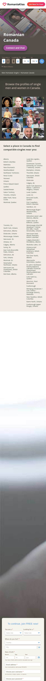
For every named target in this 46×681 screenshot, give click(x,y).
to (32, 57)
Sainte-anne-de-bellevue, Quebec (32, 222)
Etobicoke (30, 180)
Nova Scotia (7, 176)
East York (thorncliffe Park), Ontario (10, 251)
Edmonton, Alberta (10, 231)
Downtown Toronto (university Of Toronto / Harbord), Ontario (34, 165)
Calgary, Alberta (9, 245)
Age (24, 57)
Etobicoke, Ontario (10, 234)
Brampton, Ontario (33, 170)
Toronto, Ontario (9, 195)
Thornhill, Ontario (32, 173)
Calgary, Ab (30, 183)
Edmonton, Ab (8, 255)
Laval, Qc (29, 195)
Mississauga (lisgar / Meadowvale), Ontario (33, 211)
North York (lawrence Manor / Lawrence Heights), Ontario (34, 188)
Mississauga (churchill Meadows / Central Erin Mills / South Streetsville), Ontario (34, 228)
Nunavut (6, 178)
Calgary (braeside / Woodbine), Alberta (33, 241)
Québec (6, 187)
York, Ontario (8, 258)
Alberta (6, 159)
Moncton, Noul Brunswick (31, 282)
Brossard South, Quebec (32, 199)
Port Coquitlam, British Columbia (32, 203)
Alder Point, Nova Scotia (9, 199)
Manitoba (6, 165)
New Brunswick (9, 167)
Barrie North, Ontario (34, 302)
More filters (8, 67)
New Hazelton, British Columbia (34, 298)
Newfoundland (8, 170)
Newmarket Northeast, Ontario (10, 264)
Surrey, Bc (7, 247)
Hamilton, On (31, 207)
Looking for (16, 57)
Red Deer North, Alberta (32, 257)
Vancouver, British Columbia (33, 177)
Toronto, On (8, 225)
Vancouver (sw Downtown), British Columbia (10, 269)
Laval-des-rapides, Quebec (33, 160)
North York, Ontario (10, 228)
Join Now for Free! (36, 4)
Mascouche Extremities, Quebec (33, 261)
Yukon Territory (9, 192)
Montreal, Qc (8, 260)
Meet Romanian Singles (10, 73)
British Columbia (9, 162)
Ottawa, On (7, 242)
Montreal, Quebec (10, 202)
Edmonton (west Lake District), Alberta (34, 217)
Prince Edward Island (10, 184)
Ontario (6, 181)
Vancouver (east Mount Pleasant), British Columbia (32, 235)
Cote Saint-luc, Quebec (31, 278)
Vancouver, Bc (8, 239)
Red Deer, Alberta (9, 274)
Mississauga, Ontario (11, 236)
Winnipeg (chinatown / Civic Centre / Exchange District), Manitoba (34, 291)
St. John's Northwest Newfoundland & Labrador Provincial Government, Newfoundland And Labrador (33, 269)
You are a (5, 57)
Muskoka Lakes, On (33, 245)
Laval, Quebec (31, 192)
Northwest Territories (11, 173)
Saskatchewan (8, 190)
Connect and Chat (15, 47)
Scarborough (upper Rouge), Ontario (33, 305)
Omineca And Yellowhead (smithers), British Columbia (32, 250)
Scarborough (31, 286)
